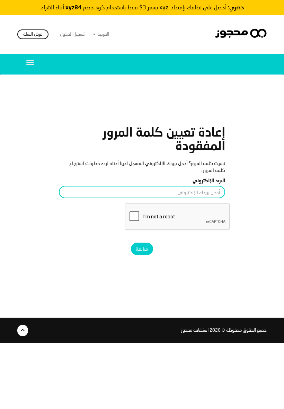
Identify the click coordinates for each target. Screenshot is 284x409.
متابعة (142, 249)
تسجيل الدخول (72, 34)
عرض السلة (33, 34)
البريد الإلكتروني (209, 180)
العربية (102, 34)
